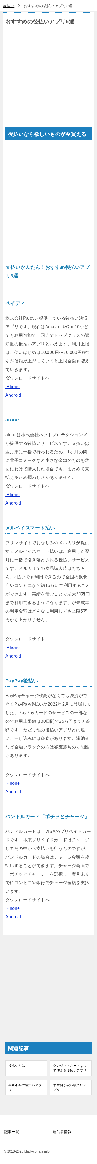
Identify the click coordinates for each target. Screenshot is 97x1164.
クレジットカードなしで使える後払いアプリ (69, 1068)
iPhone (12, 386)
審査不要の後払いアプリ (25, 1087)
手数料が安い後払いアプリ (69, 1087)
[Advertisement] (48, 79)
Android (13, 395)
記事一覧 (11, 1132)
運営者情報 (62, 1132)
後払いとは (16, 1066)
